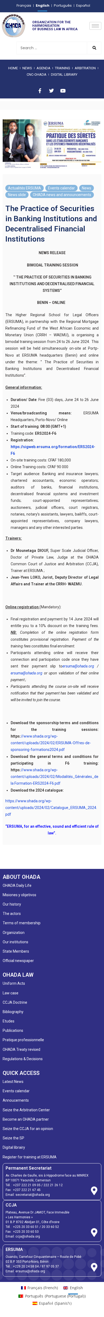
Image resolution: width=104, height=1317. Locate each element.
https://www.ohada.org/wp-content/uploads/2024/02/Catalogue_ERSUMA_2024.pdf (51, 807)
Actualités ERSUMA (24, 188)
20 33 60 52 (50, 1227)
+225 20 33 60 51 (26, 1227)
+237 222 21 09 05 (27, 1185)
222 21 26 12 (53, 1185)
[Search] (94, 48)
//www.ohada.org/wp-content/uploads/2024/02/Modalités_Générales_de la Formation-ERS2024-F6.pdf (54, 776)
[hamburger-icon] (95, 26)
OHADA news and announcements (62, 195)
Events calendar (61, 188)
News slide (17, 195)
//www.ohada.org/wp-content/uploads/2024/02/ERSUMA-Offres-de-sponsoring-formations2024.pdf (51, 743)
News (86, 188)
